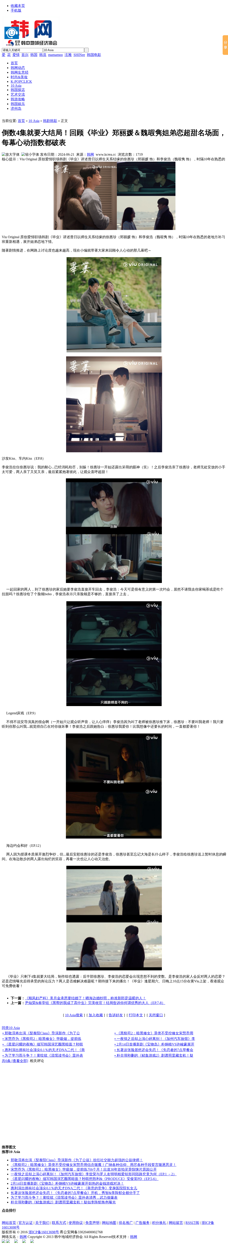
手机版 (16, 10)
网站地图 (109, 1223)
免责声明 (92, 1223)
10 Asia (33, 121)
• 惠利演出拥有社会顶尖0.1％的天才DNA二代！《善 (43, 1050)
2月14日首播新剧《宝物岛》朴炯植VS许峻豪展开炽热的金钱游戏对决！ (67, 1183)
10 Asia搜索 (74, 1015)
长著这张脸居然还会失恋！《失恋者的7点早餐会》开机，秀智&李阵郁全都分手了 (75, 1193)
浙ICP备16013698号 (43, 1232)
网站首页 (9, 1223)
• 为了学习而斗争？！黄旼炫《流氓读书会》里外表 (42, 1055)
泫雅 (68, 55)
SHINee (79, 55)
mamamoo (55, 55)
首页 (21, 121)
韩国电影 (94, 55)
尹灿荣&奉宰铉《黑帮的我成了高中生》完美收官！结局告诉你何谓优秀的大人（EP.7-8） (95, 1003)
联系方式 (59, 1223)
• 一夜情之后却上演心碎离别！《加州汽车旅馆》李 (154, 1039)
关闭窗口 (156, 1015)
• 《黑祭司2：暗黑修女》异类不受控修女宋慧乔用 (153, 1033)
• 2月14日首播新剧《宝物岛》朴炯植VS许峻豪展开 (154, 1044)
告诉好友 (116, 1015)
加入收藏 (96, 1015)
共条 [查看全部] (15, 1061)
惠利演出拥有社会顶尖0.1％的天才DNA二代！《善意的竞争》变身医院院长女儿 (74, 1188)
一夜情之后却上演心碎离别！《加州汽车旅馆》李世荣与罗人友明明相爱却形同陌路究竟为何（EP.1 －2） (94, 1174)
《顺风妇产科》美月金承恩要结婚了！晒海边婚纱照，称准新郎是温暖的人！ (85, 998)
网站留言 (176, 1223)
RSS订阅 (192, 1223)
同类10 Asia (11, 1028)
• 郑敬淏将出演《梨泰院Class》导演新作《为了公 (41, 1033)
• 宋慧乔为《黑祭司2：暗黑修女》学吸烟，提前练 (41, 1039)
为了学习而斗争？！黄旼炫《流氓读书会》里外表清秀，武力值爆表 (64, 1197)
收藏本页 (18, 6)
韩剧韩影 (50, 121)
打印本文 (136, 1015)
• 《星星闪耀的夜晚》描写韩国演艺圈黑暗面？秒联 (42, 1044)
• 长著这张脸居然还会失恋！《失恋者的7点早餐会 (153, 1050)
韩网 (90, 154)
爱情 (16, 55)
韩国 (33, 55)
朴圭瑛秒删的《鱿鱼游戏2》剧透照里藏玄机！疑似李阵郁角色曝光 (63, 1202)
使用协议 (76, 1223)
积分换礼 (159, 1223)
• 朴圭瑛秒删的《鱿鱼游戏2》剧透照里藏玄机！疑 (153, 1055)
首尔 (24, 55)
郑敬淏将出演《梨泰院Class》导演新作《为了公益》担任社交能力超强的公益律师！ (77, 1160)
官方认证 (25, 1223)
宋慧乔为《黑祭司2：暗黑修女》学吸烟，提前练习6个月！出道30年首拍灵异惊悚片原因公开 (84, 1169)
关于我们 (42, 1223)
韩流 (42, 55)
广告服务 (142, 1223)
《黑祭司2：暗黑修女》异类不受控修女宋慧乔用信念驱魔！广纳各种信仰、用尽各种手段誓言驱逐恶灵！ (93, 1165)
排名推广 (126, 1223)
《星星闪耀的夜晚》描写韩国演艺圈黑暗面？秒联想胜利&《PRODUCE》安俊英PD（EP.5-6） (85, 1179)
